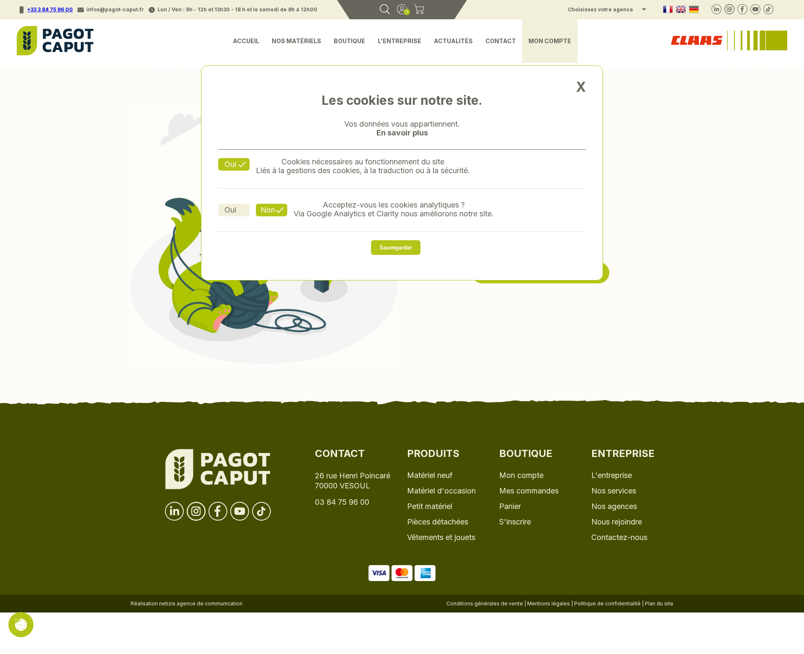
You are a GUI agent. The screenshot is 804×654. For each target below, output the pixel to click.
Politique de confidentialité (607, 603)
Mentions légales (548, 603)
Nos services (613, 490)
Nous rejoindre (616, 521)
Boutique (349, 40)
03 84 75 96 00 (342, 502)
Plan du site (659, 603)
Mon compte (549, 40)
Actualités (453, 40)
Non (267, 209)
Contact (500, 40)
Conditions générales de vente (484, 603)
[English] (681, 10)
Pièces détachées (437, 521)
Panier (510, 506)
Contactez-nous (619, 537)
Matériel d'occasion (441, 490)
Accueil (246, 40)
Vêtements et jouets (441, 537)
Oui (230, 164)
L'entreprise (399, 40)
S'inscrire (515, 521)
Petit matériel (429, 506)
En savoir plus (402, 133)
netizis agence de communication (200, 603)
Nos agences (614, 506)
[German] (694, 10)
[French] (668, 10)
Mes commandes (529, 490)
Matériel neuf (430, 475)
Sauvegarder (395, 247)
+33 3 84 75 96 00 (50, 9)
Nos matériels (296, 40)
